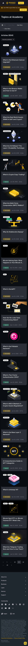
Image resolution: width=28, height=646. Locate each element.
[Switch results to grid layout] (2, 25)
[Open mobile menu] (26, 3)
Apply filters (11, 25)
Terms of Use (4, 638)
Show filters (7, 28)
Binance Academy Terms (19, 638)
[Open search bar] (16, 3)
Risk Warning (9, 638)
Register (21, 3)
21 (19, 562)
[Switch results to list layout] (5, 25)
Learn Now (23, 9)
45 (7, 565)
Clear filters (20, 25)
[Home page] (10, 3)
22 (23, 562)
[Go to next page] (11, 565)
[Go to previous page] (3, 562)
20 (15, 562)
